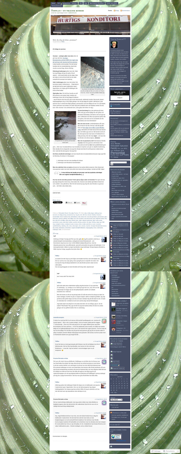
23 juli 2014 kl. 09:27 (101, 382)
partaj (100, 220)
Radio (117, 155)
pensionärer (56, 222)
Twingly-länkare (119, 412)
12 (124, 383)
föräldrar (94, 214)
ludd (56, 220)
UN (81, 3)
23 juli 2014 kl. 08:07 (101, 358)
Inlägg (117, 10)
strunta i (83, 225)
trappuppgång (89, 227)
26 (124, 388)
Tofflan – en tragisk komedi (67, 10)
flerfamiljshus (74, 216)
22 (113, 388)
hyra (75, 218)
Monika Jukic (75, 220)
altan (85, 213)
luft (59, 220)
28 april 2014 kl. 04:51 (99, 273)
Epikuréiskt (124, 146)
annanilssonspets (58, 317)
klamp (102, 218)
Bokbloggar (114, 275)
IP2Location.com (121, 440)
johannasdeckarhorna (118, 249)
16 (116, 385)
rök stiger (89, 222)
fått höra (85, 214)
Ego (86, 3)
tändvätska (62, 227)
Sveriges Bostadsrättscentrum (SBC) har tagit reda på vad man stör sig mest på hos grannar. (65, 60)
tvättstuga (55, 229)
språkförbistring (57, 225)
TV (79, 213)
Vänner (115, 157)
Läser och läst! (112, 3)
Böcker (117, 143)
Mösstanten (125, 305)
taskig (56, 227)
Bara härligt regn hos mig (118, 190)
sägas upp (99, 222)
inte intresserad (88, 218)
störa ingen (75, 225)
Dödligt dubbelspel (116, 184)
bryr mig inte (76, 214)
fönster (89, 214)
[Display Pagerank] (116, 351)
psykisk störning (77, 222)
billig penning (63, 214)
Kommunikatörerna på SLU (118, 285)
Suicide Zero (115, 291)
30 (116, 390)
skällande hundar (69, 224)
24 (119, 388)
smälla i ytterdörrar (87, 224)
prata (60, 222)
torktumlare (68, 227)
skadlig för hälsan (60, 224)
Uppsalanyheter (116, 295)
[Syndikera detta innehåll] (111, 412)
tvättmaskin (100, 227)
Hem (53, 3)
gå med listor (101, 216)
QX (112, 287)
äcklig (88, 213)
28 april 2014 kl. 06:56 (99, 282)
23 (116, 388)
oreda (97, 220)
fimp (69, 216)
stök (67, 225)
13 (127, 383)
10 (119, 383)
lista (54, 220)
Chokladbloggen (116, 277)
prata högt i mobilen (67, 222)
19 (124, 385)
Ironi (112, 150)
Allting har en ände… (117, 172)
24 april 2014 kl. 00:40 (101, 236)
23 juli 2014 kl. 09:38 (101, 413)
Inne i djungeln (115, 192)
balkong (97, 213)
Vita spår (121, 234)
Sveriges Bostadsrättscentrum (98, 225)
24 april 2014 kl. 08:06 (100, 255)
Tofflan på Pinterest (115, 113)
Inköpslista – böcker (70, 3)
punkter (84, 222)
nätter (80, 220)
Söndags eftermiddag (121, 315)
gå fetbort (94, 216)
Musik (66, 213)
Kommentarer (126, 10)
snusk (93, 224)
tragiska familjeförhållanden (78, 227)
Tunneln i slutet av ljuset (118, 194)
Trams (126, 155)
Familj (114, 148)
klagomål (98, 218)
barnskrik (55, 214)
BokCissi (120, 318)
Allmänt (112, 143)
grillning (65, 218)
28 (111, 390)
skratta (76, 224)
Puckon (76, 213)
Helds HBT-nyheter (116, 283)
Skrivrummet (115, 289)
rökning (94, 222)
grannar (61, 218)
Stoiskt (121, 155)
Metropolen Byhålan (97, 3)
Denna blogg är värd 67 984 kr (118, 347)
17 (119, 385)
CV (59, 3)
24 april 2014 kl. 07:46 (101, 317)
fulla (79, 216)
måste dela (68, 220)
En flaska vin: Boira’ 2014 (118, 178)
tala (54, 227)
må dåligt (62, 220)
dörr (81, 214)
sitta (54, 224)
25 (122, 388)
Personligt (71, 213)
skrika (80, 224)
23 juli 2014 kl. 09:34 (101, 399)
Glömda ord (115, 281)
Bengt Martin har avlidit (117, 214)
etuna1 (115, 263)
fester (61, 216)
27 (127, 388)
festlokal (65, 216)
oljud (94, 220)
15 (113, 385)
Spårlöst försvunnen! (117, 212)
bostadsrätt (70, 214)
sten (80, 225)
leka (106, 218)
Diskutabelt (61, 213)
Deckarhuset (115, 279)
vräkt (59, 229)
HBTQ (125, 148)
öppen (92, 213)
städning (63, 225)
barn (100, 213)
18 (122, 385)
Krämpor (117, 150)
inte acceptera (80, 218)
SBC (103, 222)
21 (111, 388)
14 (111, 385)
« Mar (111, 392)
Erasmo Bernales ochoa (60, 358)
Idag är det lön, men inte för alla (119, 196)
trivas (95, 227)
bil (58, 214)
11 (121, 383)
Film (118, 148)
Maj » (115, 392)
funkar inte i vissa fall (86, 216)
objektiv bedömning (87, 220)
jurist (94, 218)
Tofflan (63, 41)
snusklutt (98, 224)
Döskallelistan (57, 6)
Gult (122, 148)
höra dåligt (70, 218)
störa (70, 225)
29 (113, 390)
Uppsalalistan (115, 293)
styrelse (88, 225)
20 (127, 385)
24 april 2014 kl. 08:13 (100, 341)
